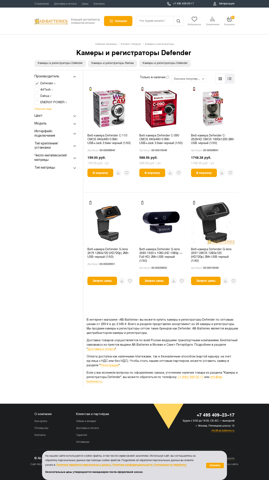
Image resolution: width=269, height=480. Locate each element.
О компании (41, 4)
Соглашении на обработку (170, 464)
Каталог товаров (131, 44)
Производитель (46, 76)
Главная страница (106, 44)
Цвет (38, 116)
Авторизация (227, 4)
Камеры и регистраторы (159, 44)
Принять (215, 465)
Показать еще (42, 109)
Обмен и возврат (86, 421)
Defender (47, 83)
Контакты (99, 4)
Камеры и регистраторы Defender (60, 63)
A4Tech (46, 90)
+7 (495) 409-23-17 (190, 377)
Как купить (40, 421)
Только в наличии (153, 77)
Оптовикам (82, 442)
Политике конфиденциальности (132, 464)
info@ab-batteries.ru (223, 431)
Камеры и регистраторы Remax (112, 63)
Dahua (45, 96)
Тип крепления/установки (46, 145)
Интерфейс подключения (44, 134)
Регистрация (109, 365)
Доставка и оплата (65, 4)
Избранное (194, 25)
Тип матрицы (44, 167)
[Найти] (178, 21)
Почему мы (41, 428)
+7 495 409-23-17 (183, 4)
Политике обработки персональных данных (83, 464)
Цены (85, 4)
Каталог (121, 21)
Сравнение (212, 25)
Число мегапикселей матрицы (50, 158)
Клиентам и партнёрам (92, 414)
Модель (40, 123)
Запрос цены (102, 280)
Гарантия (81, 435)
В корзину (100, 173)
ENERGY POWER (53, 102)
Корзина (229, 21)
